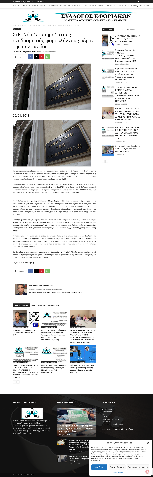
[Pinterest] (41, 56)
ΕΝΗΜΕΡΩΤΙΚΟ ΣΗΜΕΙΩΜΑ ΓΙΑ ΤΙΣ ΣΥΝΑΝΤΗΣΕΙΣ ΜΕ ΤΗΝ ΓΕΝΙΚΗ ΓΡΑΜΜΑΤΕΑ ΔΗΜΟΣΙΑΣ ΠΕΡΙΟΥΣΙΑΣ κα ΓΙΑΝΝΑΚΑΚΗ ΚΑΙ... (127, 114)
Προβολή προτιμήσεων (138, 467)
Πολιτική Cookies (118, 472)
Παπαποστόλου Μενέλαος (123, 429)
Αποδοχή (99, 467)
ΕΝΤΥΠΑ (110, 6)
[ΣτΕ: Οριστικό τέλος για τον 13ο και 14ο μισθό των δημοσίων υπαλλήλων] (62, 458)
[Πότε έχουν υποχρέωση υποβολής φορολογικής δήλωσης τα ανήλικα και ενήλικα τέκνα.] (76, 422)
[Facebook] (138, 1)
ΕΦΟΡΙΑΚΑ (52, 6)
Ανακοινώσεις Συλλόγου (20, 327)
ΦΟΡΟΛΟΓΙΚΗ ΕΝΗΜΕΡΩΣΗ (70, 6)
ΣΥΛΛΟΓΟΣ (24, 6)
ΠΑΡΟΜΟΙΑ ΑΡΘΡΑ (21, 305)
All (122, 30)
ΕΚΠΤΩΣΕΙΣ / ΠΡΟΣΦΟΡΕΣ (127, 6)
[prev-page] (14, 382)
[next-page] (17, 382)
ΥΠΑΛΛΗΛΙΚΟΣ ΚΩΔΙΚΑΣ (94, 6)
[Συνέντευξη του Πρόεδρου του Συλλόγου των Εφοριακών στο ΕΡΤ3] (26, 319)
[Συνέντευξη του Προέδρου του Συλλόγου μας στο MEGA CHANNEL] (108, 151)
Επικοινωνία (41, 2)
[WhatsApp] (47, 56)
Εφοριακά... (23, 25)
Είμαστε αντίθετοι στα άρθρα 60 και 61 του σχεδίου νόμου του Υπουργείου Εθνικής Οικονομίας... (126, 74)
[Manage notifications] (147, 472)
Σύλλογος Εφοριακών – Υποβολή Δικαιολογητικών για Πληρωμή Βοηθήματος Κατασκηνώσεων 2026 (126, 55)
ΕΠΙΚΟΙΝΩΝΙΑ (144, 6)
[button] (148, 443)
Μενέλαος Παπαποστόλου (28, 51)
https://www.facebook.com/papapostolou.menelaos (45, 289)
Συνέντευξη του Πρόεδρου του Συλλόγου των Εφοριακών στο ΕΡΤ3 (24, 332)
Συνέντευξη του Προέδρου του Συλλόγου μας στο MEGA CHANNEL (127, 149)
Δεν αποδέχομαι (117, 467)
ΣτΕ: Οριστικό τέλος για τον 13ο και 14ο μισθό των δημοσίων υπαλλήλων (81, 459)
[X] (36, 56)
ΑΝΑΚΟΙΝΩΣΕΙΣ (38, 6)
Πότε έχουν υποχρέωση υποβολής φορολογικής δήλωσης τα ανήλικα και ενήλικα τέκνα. (76, 428)
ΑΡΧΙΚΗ (16, 6)
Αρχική (15, 25)
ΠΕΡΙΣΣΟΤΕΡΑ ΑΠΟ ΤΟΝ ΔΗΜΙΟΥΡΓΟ (45, 305)
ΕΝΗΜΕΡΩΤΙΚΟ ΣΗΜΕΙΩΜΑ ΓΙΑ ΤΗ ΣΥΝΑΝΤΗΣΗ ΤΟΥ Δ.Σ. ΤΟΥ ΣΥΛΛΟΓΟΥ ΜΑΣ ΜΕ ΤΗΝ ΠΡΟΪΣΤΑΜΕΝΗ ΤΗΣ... (127, 132)
